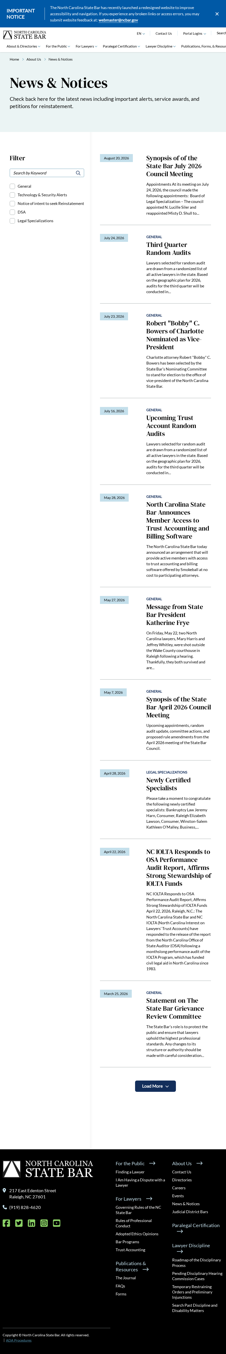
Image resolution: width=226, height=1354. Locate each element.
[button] (205, 33)
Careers (179, 1187)
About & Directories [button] (22, 46)
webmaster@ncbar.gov (118, 19)
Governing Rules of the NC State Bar (138, 1210)
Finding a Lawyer (130, 1171)
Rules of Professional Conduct (134, 1223)
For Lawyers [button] (85, 46)
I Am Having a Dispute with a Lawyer (140, 1182)
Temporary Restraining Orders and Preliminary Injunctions (192, 1292)
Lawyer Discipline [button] (159, 46)
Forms (121, 1293)
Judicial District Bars (190, 1211)
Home (14, 59)
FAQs (120, 1285)
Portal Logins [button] (192, 33)
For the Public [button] (56, 46)
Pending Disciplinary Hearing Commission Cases (197, 1276)
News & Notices (186, 1203)
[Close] (217, 14)
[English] (143, 33)
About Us (33, 59)
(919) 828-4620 (25, 1207)
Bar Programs (127, 1241)
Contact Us (164, 33)
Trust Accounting (130, 1249)
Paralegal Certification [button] (120, 46)
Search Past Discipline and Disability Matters (194, 1308)
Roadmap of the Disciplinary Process (196, 1262)
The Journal (126, 1277)
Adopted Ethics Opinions (137, 1233)
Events (178, 1195)
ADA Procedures (19, 1340)
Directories (182, 1179)
